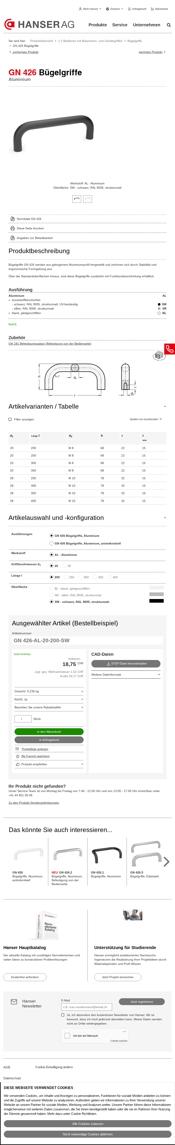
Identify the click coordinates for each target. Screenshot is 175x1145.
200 (57, 577)
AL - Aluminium (66, 554)
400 (115, 577)
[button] (90, 9)
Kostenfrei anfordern (25, 977)
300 (86, 577)
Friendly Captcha (119, 1040)
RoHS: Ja (21, 699)
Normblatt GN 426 (29, 219)
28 (69, 566)
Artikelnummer (22, 633)
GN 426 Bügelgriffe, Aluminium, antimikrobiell (88, 543)
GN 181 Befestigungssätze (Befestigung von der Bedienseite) (50, 343)
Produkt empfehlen (34, 764)
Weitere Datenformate (106, 674)
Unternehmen (146, 24)
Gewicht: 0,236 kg (27, 691)
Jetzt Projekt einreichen (118, 977)
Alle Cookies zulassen (87, 1124)
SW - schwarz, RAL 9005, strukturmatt (82, 602)
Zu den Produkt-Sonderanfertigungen (34, 802)
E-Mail (65, 1000)
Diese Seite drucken (30, 228)
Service (119, 24)
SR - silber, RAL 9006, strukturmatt (78, 595)
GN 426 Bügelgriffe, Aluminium (77, 535)
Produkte (98, 24)
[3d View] (159, 356)
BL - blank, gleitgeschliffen (72, 588)
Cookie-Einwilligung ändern (54, 1067)
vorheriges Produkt (25, 52)
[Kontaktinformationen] (169, 349)
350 (100, 577)
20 (56, 566)
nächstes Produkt (151, 52)
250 (71, 577)
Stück (37, 719)
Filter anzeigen (24, 419)
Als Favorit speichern (35, 756)
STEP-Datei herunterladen (129, 663)
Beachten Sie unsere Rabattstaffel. (38, 707)
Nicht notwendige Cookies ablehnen (88, 1134)
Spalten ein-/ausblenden (144, 419)
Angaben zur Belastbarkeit (34, 238)
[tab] (77, 199)
